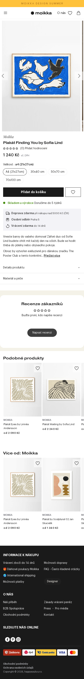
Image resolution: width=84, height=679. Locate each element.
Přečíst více (52, 255)
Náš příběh (10, 602)
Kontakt (49, 615)
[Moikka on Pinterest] (12, 639)
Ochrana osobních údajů (18, 668)
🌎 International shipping (19, 575)
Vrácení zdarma (22, 226)
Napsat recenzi (42, 332)
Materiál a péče (13, 278)
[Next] (79, 76)
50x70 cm (57, 171)
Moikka (8, 136)
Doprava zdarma (22, 213)
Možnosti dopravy (55, 563)
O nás (61, 13)
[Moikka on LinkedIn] (23, 639)
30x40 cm (37, 171)
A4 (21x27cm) (15, 171)
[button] (10, 148)
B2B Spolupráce (13, 608)
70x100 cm (13, 180)
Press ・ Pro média (56, 608)
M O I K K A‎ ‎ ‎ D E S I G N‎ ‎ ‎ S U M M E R (42, 3)
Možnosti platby (13, 581)
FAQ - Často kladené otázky (62, 569)
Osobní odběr (20, 219)
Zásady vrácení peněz (58, 602)
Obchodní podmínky (16, 615)
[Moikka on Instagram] (18, 639)
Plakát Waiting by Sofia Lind (58, 424)
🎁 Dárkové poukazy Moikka (21, 569)
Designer (52, 581)
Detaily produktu (13, 267)
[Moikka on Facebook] (7, 639)
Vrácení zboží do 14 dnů (19, 563)
